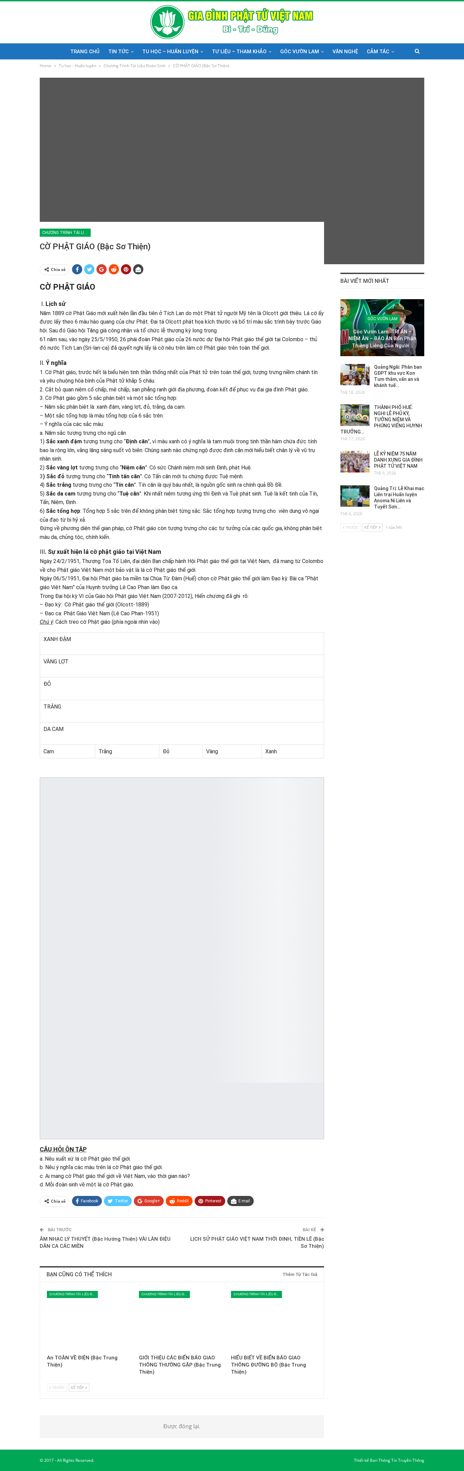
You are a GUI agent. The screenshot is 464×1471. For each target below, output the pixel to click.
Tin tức (118, 52)
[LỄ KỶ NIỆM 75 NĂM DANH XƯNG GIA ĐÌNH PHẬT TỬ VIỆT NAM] (355, 461)
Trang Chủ (85, 52)
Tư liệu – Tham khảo (239, 52)
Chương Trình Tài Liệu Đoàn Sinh (66, 232)
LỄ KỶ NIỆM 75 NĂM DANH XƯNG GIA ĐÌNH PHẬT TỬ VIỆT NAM (398, 460)
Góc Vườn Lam (299, 52)
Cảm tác (378, 52)
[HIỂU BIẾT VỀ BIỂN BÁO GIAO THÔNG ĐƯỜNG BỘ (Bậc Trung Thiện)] (274, 1321)
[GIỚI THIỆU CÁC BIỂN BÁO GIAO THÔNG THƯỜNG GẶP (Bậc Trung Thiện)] (182, 1321)
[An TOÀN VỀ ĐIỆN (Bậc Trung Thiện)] (90, 1321)
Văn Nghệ (345, 52)
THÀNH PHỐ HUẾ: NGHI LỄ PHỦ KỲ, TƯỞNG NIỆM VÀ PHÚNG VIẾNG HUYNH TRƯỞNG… (381, 419)
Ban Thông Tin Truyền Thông (397, 1460)
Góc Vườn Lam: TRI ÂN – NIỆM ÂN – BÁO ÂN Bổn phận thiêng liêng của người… (382, 339)
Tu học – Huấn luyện (170, 52)
